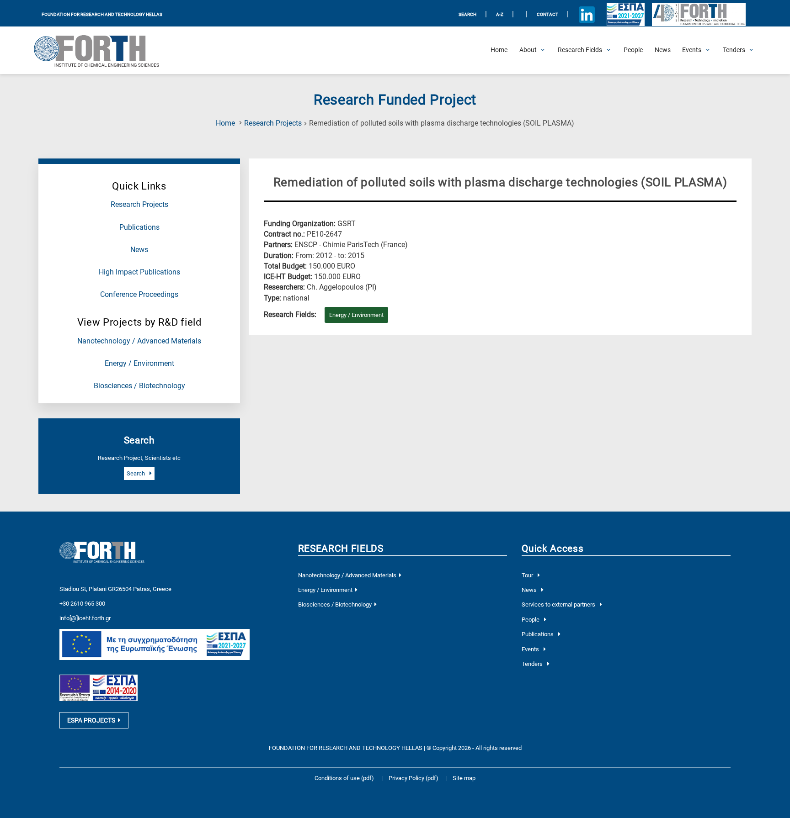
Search (136, 473)
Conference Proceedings (139, 294)
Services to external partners (559, 604)
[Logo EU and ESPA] (625, 14)
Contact (547, 14)
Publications (139, 227)
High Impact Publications (139, 272)
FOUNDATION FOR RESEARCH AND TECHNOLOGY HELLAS (102, 14)
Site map (464, 778)
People (531, 619)
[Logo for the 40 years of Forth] (698, 14)
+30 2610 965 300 (82, 603)
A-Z (499, 14)
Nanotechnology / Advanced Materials (139, 341)
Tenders (533, 663)
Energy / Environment (139, 363)
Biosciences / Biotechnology (139, 386)
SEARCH (467, 14)
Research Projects (273, 123)
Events (531, 649)
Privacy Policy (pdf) (414, 778)
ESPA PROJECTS (91, 720)
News (139, 250)
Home (225, 123)
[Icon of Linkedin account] (587, 15)
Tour (528, 575)
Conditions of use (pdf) (344, 778)
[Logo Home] (103, 50)
